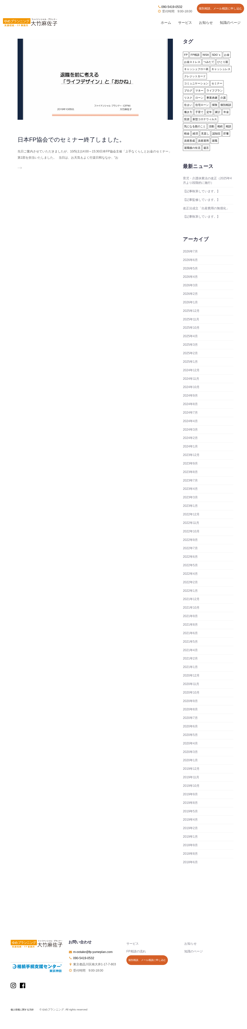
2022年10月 (191, 531)
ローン (199, 97)
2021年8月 (190, 624)
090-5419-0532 (171, 7)
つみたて (208, 61)
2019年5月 (190, 811)
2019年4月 (190, 819)
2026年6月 (190, 260)
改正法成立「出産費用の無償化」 (206, 208)
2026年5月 (190, 268)
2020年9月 (190, 701)
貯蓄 (226, 133)
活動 (211, 126)
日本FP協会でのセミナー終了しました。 (71, 139)
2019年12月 (191, 768)
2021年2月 (190, 658)
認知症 (216, 133)
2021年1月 (190, 667)
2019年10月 (191, 785)
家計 (217, 112)
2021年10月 (191, 607)
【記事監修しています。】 (201, 199)
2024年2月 (190, 438)
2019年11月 (191, 777)
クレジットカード (195, 76)
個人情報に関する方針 (22, 1009)
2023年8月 (190, 472)
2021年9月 (190, 616)
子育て (199, 112)
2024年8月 (190, 404)
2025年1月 (190, 361)
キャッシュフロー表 (196, 69)
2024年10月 (191, 387)
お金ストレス (192, 61)
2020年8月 (190, 709)
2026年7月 (190, 251)
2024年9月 (190, 395)
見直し (205, 133)
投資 (186, 119)
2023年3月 (190, 497)
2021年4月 (190, 650)
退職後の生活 (192, 147)
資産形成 (189, 140)
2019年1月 (190, 836)
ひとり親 (222, 61)
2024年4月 (190, 421)
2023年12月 (191, 455)
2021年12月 (191, 599)
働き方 (188, 112)
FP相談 (195, 54)
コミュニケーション (196, 83)
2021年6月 (190, 633)
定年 (209, 112)
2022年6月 (190, 556)
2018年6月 (190, 862)
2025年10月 (191, 327)
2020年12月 (191, 675)
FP (186, 54)
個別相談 (225, 104)
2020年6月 (190, 726)
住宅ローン (202, 104)
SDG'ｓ (216, 54)
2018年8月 (190, 853)
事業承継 (211, 97)
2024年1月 (190, 446)
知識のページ (230, 23)
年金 (226, 112)
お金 (226, 54)
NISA (206, 54)
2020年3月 (190, 752)
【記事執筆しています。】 (201, 191)
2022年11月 (191, 522)
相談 (228, 126)
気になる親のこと (195, 126)
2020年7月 (190, 717)
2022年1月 (190, 590)
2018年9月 (190, 845)
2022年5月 (190, 565)
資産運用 (203, 140)
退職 (214, 140)
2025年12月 (191, 310)
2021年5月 (190, 641)
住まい (188, 104)
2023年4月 (190, 488)
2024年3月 (190, 429)
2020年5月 (190, 734)
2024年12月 (191, 370)
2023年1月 (190, 505)
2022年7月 (190, 548)
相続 (220, 126)
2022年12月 (191, 514)
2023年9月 (190, 463)
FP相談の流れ (136, 951)
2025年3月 (190, 344)
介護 (223, 97)
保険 (214, 104)
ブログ (188, 90)
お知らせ (206, 23)
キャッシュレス (220, 69)
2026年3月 (190, 285)
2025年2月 (190, 353)
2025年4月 (190, 336)
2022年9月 (190, 539)
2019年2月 (190, 828)
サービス (185, 23)
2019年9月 (190, 794)
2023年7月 (190, 480)
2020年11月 (191, 684)
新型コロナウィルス (205, 119)
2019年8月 (190, 802)
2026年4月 (190, 276)
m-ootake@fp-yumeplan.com (93, 952)
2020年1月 (190, 760)
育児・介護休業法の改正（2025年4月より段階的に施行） (207, 180)
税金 (186, 133)
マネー (199, 90)
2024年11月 (191, 378)
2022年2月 (190, 582)
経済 (195, 133)
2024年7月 (190, 412)
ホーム (166, 23)
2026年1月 (190, 302)
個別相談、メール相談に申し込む (220, 8)
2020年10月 (191, 692)
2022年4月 (190, 573)
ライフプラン (214, 90)
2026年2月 (190, 293)
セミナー (216, 83)
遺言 (206, 147)
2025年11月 (191, 319)
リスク (188, 97)
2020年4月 (190, 743)
